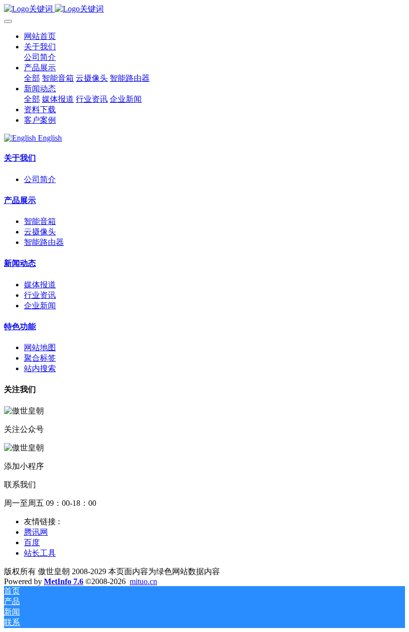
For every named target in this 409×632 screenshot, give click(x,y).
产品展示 (20, 200)
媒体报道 (40, 284)
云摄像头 (40, 231)
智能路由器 (44, 242)
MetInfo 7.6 (63, 581)
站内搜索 (40, 368)
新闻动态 (20, 263)
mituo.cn (143, 581)
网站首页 (40, 36)
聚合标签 (40, 358)
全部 (32, 78)
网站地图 (40, 347)
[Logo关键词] (204, 9)
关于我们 (20, 158)
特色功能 (20, 326)
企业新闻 (40, 305)
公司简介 (40, 179)
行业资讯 (40, 295)
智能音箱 (40, 221)
